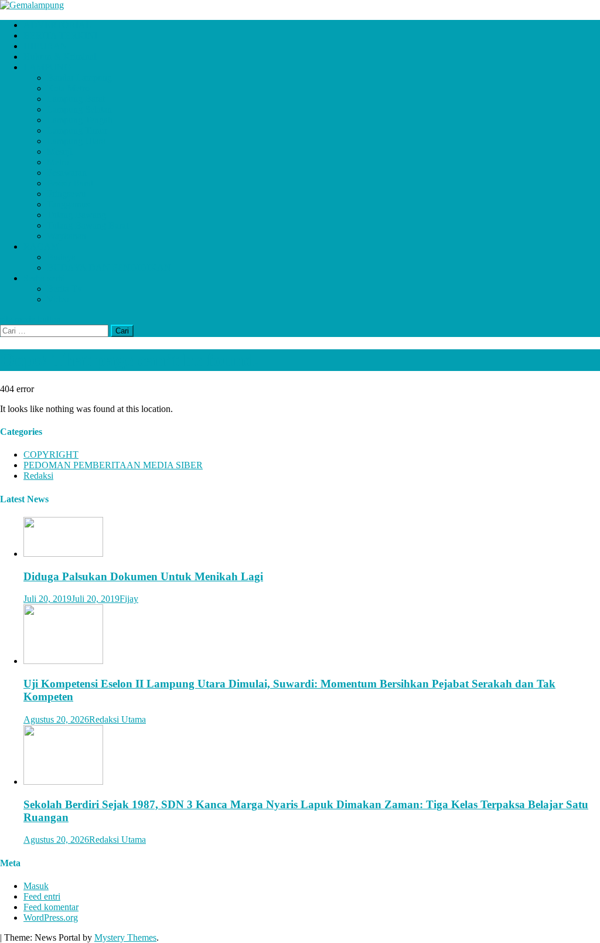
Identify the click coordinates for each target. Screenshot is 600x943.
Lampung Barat (76, 99)
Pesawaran (67, 173)
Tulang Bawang (76, 215)
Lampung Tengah (79, 120)
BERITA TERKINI (60, 35)
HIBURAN (45, 46)
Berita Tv (64, 289)
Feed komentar (51, 907)
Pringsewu (66, 194)
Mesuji (59, 151)
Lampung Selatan (79, 109)
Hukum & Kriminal (59, 57)
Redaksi (38, 476)
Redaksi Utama (117, 719)
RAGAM (41, 246)
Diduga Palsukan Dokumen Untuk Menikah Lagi (143, 576)
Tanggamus (68, 204)
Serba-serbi (44, 278)
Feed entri (41, 896)
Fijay (129, 599)
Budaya (61, 257)
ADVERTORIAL (57, 25)
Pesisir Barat (70, 183)
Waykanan (66, 236)
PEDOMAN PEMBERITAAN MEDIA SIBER (113, 465)
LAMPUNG (47, 67)
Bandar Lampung (79, 78)
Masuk (36, 886)
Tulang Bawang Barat (87, 225)
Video (58, 299)
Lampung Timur (77, 130)
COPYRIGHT (51, 454)
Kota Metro (68, 88)
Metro (58, 162)
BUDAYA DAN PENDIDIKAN (109, 268)
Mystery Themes (125, 937)
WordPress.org (50, 917)
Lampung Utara (76, 141)
